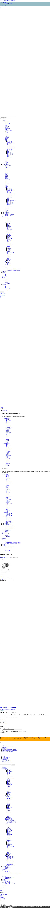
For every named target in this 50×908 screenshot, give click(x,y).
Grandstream (7, 128)
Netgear (6, 131)
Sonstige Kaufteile (9, 522)
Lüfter (8, 236)
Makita (8, 283)
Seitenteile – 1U (10, 856)
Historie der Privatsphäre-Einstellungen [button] (10, 750)
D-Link (8, 225)
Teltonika (6, 138)
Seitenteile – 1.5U (10, 857)
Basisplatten (4, 216)
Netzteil (8, 144)
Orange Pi (9, 240)
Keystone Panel (9, 427)
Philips (6, 133)
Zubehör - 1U (8, 517)
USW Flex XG (10, 154)
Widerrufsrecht (5, 758)
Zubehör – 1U (10, 860)
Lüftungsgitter (7, 288)
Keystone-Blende (8, 130)
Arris (6, 166)
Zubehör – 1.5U (10, 862)
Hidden (3, 266)
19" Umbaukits (8, 165)
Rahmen (6, 278)
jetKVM (7, 487)
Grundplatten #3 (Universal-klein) (13, 270)
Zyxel (6, 163)
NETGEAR (9, 238)
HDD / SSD (9, 229)
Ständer (6, 280)
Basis (6, 268)
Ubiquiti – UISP (10, 252)
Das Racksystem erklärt (9, 525)
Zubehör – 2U (10, 863)
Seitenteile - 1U (9, 513)
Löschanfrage (5, 748)
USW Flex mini (10, 153)
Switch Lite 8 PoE (10, 148)
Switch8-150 (9, 149)
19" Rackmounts (5, 164)
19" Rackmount (7, 443)
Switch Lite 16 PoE (11, 147)
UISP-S (8, 198)
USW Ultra (9, 155)
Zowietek (8, 510)
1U (5, 222)
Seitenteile (4, 272)
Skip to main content (11, 0)
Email (1, 730)
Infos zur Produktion (6, 760)
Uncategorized (5, 276)
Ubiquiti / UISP (9, 503)
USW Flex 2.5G (10, 202)
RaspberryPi (7, 136)
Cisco (6, 125)
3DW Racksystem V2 (6, 213)
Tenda (6, 184)
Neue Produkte (8, 541)
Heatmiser (9, 230)
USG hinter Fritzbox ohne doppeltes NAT (13, 543)
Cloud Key (9, 141)
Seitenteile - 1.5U (9, 514)
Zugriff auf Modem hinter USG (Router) (12, 542)
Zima (6, 161)
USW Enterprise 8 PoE (11, 200)
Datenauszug (4, 747)
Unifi (6, 140)
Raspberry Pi (9, 244)
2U (5, 261)
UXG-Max (9, 157)
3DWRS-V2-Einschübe (9, 214)
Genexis (6, 127)
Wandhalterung (5, 277)
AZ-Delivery (7, 123)
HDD (6, 129)
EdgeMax (7, 126)
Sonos (6, 180)
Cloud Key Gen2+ (11, 143)
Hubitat (6, 173)
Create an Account (3, 894)
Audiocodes (7, 167)
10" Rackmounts (5, 120)
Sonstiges (7, 289)
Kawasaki (4, 271)
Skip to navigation (3, 0)
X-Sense (9, 256)
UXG (8, 156)
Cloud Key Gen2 (10, 142)
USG (8, 151)
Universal (7, 159)
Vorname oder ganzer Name (5, 728)
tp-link (6, 139)
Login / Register (5, 884)
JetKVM (9, 235)
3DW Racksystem (5, 212)
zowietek (9, 259)
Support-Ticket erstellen (9, 546)
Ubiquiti (6, 186)
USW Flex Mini (10, 203)
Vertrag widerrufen (6, 757)
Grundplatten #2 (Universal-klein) (13, 269)
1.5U (6, 217)
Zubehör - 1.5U (9, 519)
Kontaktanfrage (5, 759)
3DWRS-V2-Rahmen (9, 215)
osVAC (6, 282)
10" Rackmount (7, 418)
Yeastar (6, 160)
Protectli (6, 135)
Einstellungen (10, 907)
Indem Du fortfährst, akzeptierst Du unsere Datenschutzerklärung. (14, 731)
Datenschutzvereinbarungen (7, 746)
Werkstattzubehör (5, 281)
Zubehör (6, 162)
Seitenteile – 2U (10, 858)
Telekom (9, 249)
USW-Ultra (9, 204)
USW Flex (9, 152)
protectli (6, 178)
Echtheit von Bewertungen (7, 761)
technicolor (7, 137)
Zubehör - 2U (8, 520)
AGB (3, 756)
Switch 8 (9, 145)
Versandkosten (4, 723)
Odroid (6, 132)
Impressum (4, 745)
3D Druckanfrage (8, 547)
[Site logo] (7, 116)
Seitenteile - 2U (9, 515)
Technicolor (8, 433)
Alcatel (6, 121)
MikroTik (9, 237)
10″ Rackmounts (8, 769)
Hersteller (7, 264)
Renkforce (9, 245)
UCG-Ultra (9, 150)
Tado (6, 181)
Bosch (6, 124)
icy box (8, 234)
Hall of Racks (7, 550)
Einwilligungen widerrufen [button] (7, 751)
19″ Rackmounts (8, 795)
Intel (6, 174)
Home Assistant (10, 232)
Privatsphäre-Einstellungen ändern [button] (9, 749)
